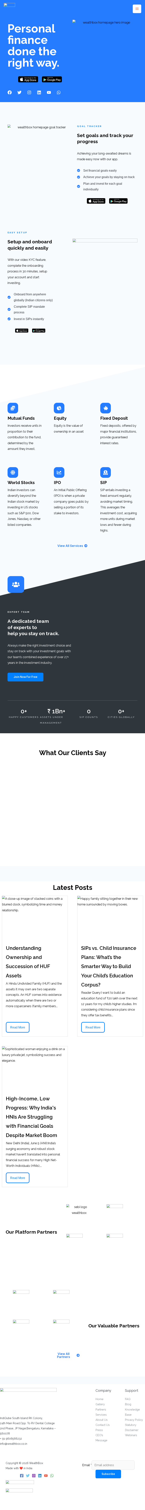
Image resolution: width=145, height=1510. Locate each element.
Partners (101, 1409)
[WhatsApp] (52, 1476)
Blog (128, 1404)
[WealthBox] (9, 8)
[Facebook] (22, 1476)
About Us (102, 1419)
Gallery (100, 1404)
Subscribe (108, 1473)
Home (99, 1399)
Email (87, 1465)
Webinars (131, 1435)
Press (99, 1430)
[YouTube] (46, 1476)
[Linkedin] (40, 1476)
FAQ (127, 1399)
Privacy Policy (134, 1419)
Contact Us (103, 1424)
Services (101, 1414)
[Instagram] (34, 1476)
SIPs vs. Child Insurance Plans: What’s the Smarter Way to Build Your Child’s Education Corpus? (108, 966)
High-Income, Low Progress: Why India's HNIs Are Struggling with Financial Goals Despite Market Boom (31, 1117)
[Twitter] (28, 1476)
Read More (17, 1027)
